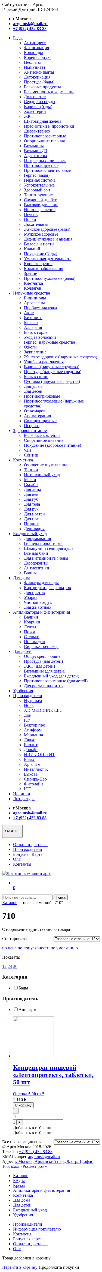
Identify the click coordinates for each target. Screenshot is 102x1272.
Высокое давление (41, 204)
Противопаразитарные (45, 136)
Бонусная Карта (27, 854)
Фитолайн (33, 784)
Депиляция (34, 528)
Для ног (31, 519)
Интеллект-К (36, 769)
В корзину (23, 1105)
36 (15, 966)
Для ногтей (34, 514)
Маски (30, 479)
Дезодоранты (36, 563)
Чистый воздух (38, 602)
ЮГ (27, 789)
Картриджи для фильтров (47, 587)
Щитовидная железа (42, 121)
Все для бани (36, 553)
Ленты (30, 627)
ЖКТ (28, 116)
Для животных (37, 607)
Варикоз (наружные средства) (51, 366)
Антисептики (36, 568)
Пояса (29, 631)
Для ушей (33, 386)
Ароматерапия (37, 415)
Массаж (31, 322)
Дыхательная (36, 224)
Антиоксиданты (39, 72)
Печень (31, 214)
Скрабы (31, 484)
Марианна (33, 735)
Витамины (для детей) (44, 671)
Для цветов (34, 592)
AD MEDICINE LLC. (44, 710)
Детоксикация (37, 77)
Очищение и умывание (45, 465)
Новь (28, 705)
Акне (29, 312)
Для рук (31, 509)
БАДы (19, 1180)
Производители (27, 695)
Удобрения (23, 690)
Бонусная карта (27, 1239)
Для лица (32, 489)
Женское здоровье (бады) (47, 229)
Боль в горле (35, 332)
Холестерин (35, 111)
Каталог (9, 902)
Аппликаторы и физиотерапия (41, 612)
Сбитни (31, 455)
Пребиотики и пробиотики (49, 126)
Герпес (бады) (37, 175)
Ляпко (29, 739)
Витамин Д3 (35, 150)
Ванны (30, 573)
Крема (19, 1185)
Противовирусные (41, 165)
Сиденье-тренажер (41, 646)
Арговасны (34, 303)
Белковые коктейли (42, 435)
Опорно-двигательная (44, 141)
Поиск (61, 897)
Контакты (22, 864)
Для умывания (37, 538)
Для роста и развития (43, 685)
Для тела (32, 504)
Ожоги (30, 347)
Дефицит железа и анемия (48, 239)
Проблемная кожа (40, 307)
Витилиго (33, 317)
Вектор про (34, 725)
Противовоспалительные (47, 170)
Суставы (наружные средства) (52, 381)
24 (10, 966)
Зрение (30, 273)
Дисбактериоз (37, 131)
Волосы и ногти (39, 244)
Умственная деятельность (47, 258)
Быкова (31, 774)
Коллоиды (33, 52)
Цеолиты (32, 62)
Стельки (31, 636)
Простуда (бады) (39, 82)
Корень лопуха (37, 57)
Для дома (21, 577)
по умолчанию (64, 948)
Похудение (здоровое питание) (52, 445)
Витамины (34, 145)
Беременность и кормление (49, 91)
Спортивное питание (43, 440)
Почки (30, 219)
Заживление (35, 352)
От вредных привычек (45, 160)
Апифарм (33, 730)
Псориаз (31, 425)
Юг (27, 720)
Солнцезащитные (40, 420)
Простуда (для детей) (43, 661)
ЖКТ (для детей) (39, 666)
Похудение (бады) (40, 253)
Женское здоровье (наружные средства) (60, 357)
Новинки (21, 793)
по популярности (34, 948)
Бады (18, 37)
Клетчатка (33, 283)
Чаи (27, 450)
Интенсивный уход (42, 474)
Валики (31, 617)
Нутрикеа (33, 700)
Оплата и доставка (30, 844)
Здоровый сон (37, 190)
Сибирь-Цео (35, 779)
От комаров (34, 411)
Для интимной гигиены (46, 558)
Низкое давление (39, 209)
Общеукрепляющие (42, 656)
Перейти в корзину (20, 1267)
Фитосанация (36, 47)
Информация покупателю (37, 1229)
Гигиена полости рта (43, 543)
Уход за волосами (40, 337)
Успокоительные (39, 185)
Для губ (31, 499)
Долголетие (35, 96)
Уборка (30, 597)
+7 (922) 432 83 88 (35, 1151)
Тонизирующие (38, 195)
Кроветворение (38, 263)
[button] (33, 1127)
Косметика (23, 460)
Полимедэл (34, 641)
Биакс (29, 759)
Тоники (31, 469)
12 (4, 966)
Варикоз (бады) (38, 106)
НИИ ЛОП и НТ (39, 754)
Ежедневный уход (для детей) (51, 676)
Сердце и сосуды (39, 101)
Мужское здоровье (41, 234)
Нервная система (39, 180)
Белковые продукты (42, 87)
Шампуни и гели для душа (48, 548)
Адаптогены (35, 155)
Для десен (33, 391)
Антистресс (35, 42)
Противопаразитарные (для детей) (56, 681)
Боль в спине (36, 376)
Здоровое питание (30, 430)
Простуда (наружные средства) (52, 371)
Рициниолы (35, 298)
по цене (9, 948)
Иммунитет (34, 67)
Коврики (32, 622)
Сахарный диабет (40, 199)
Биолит (31, 744)
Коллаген (32, 288)
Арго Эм (32, 764)
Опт (17, 859)
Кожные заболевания (43, 268)
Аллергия (33, 327)
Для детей (22, 651)
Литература (24, 798)
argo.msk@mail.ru (44, 1156)
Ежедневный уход (30, 533)
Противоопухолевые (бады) (49, 278)
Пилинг (31, 523)
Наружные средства (31, 293)
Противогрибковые (42, 396)
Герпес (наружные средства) (50, 342)
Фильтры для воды (41, 582)
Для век (31, 494)
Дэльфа (31, 749)
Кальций (32, 249)
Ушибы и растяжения (44, 361)
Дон (28, 715)
